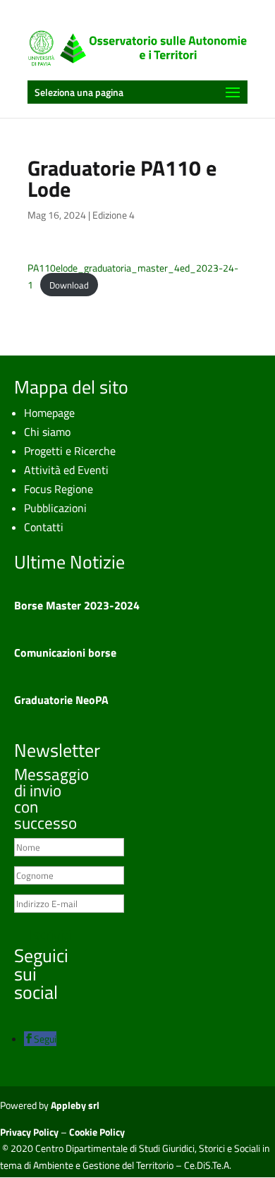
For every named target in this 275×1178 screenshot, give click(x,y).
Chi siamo (47, 431)
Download (69, 285)
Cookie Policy (97, 1131)
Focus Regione (58, 488)
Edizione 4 (113, 214)
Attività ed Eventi (66, 469)
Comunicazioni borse (65, 652)
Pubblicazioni (55, 507)
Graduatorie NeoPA (61, 699)
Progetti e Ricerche (70, 450)
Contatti (43, 526)
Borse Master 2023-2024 (77, 605)
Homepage (49, 412)
